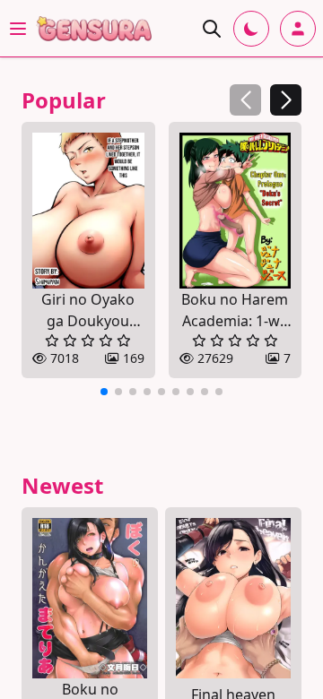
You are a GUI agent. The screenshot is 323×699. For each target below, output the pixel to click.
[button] (285, 100)
